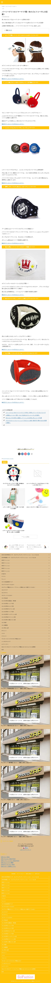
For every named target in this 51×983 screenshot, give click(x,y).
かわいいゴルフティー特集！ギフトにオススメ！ (38, 507)
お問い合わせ (37, 873)
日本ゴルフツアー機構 (7, 862)
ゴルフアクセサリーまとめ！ (8, 458)
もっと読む (26, 537)
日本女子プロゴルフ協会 (8, 864)
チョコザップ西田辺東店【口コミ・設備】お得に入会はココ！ (16, 836)
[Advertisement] (25, 437)
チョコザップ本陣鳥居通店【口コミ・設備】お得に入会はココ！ (17, 688)
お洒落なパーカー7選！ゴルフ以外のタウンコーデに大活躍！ (23, 415)
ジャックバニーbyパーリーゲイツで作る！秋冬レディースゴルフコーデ (26, 412)
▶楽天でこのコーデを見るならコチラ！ (13, 79)
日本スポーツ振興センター (8, 866)
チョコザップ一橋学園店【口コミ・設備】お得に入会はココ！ (16, 762)
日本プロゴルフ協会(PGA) (8, 859)
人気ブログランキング (25, 850)
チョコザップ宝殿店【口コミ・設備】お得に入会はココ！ (15, 799)
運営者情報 (13, 873)
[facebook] (22, 454)
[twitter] (19, 454)
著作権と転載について (29, 873)
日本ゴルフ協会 (5, 857)
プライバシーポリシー (20, 873)
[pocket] (25, 454)
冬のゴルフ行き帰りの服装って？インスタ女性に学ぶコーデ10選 (24, 418)
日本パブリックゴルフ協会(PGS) (10, 860)
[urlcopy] (31, 454)
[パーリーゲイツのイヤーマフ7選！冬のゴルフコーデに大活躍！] (28, 454)
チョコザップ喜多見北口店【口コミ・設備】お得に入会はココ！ (17, 725)
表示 (10, 30)
